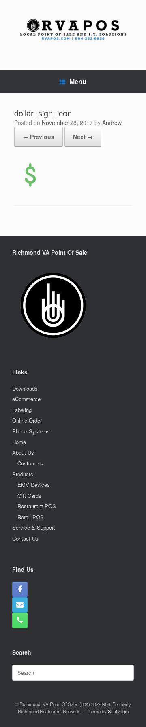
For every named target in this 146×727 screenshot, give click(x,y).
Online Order (27, 420)
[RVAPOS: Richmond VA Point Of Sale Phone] (20, 620)
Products (22, 474)
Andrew (112, 122)
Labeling (22, 410)
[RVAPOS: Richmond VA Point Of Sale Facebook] (20, 589)
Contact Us (25, 538)
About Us (23, 452)
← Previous (38, 137)
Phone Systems (31, 431)
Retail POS (30, 517)
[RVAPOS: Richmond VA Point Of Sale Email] (20, 605)
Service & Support (33, 527)
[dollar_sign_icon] (30, 185)
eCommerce (26, 399)
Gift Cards (29, 495)
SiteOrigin (118, 711)
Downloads (25, 388)
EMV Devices (33, 484)
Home (19, 442)
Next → (83, 137)
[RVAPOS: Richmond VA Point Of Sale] (73, 29)
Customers (30, 463)
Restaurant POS (36, 506)
